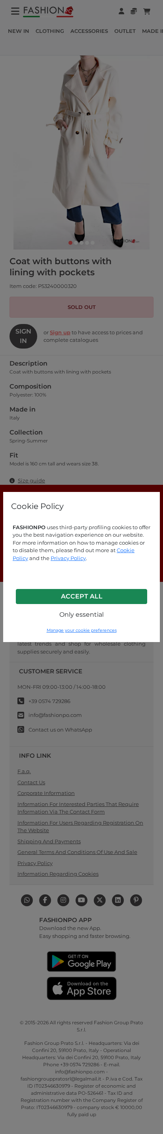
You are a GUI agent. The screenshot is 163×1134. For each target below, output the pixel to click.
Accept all (81, 596)
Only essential (81, 614)
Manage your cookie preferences (82, 630)
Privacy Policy (68, 558)
